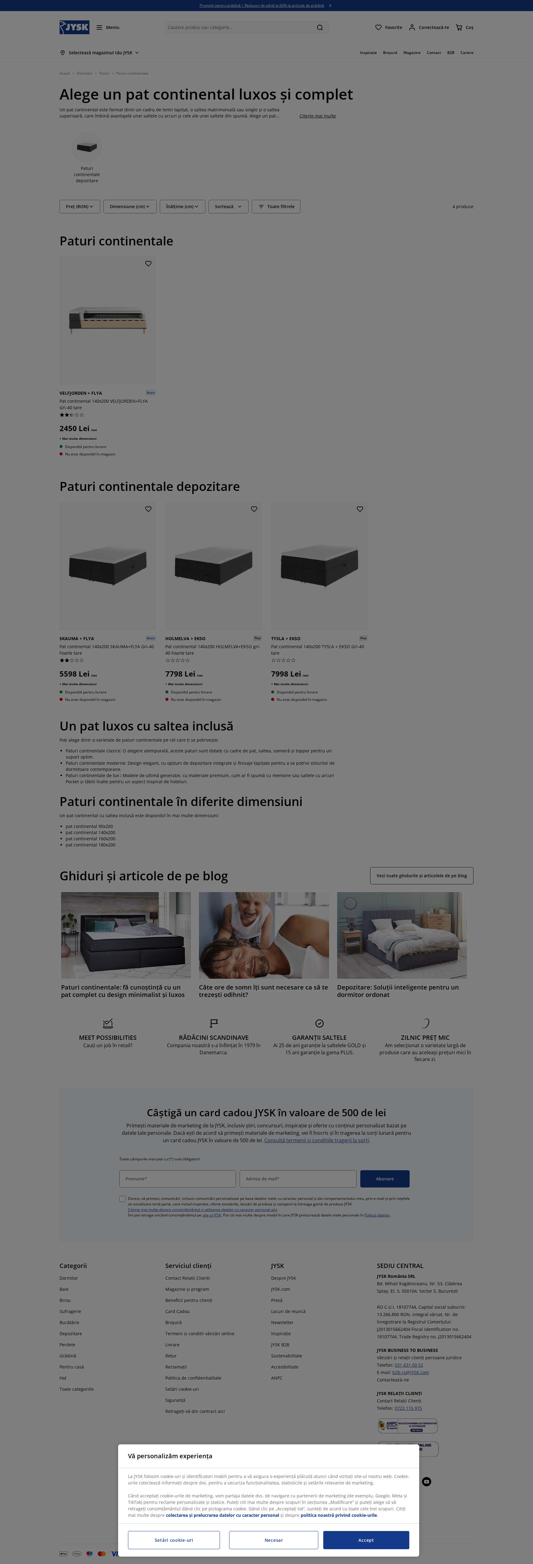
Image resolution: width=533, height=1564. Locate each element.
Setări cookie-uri (174, 1540)
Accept (366, 1540)
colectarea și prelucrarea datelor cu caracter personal (222, 1515)
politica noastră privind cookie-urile (339, 1515)
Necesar (274, 1540)
